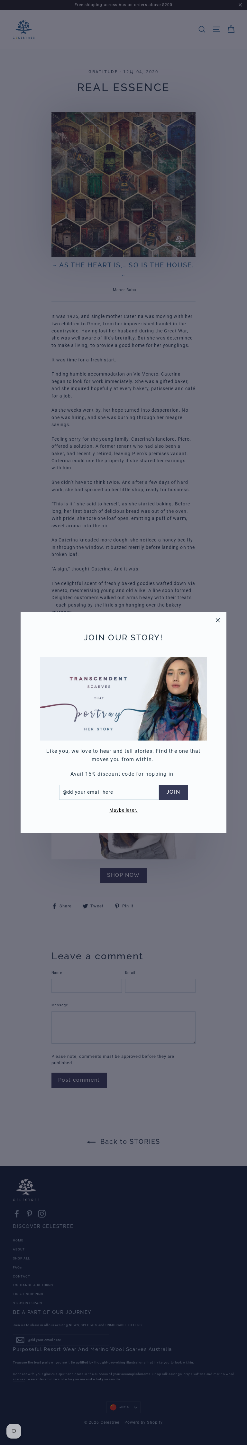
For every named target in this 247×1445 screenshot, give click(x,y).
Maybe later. (123, 810)
